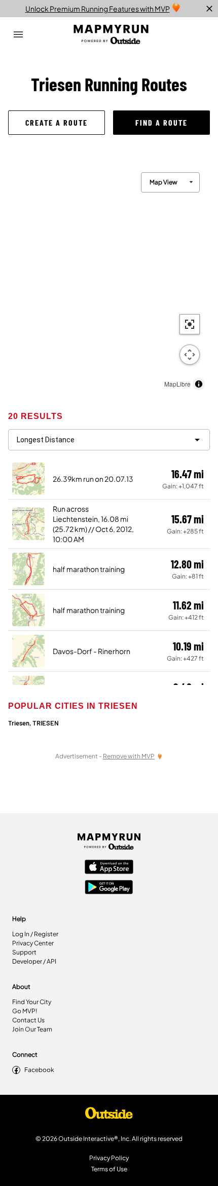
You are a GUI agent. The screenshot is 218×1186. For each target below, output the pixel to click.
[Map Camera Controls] (189, 355)
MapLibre (177, 383)
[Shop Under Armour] (109, 1115)
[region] (109, 278)
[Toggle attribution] (199, 384)
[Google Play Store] (109, 888)
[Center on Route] (189, 324)
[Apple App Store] (109, 868)
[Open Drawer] (18, 34)
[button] (56, 122)
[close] (209, 8)
